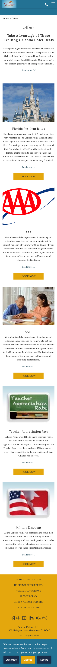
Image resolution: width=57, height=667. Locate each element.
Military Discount (28, 527)
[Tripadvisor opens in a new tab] (18, 617)
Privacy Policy (28, 596)
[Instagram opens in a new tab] (24, 617)
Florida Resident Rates (28, 129)
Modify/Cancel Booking (28, 602)
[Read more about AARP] (28, 306)
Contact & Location (28, 579)
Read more (27, 167)
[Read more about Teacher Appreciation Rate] (28, 405)
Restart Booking (28, 607)
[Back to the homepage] (9, 4)
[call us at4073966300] (46, 4)
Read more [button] (27, 70)
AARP (28, 332)
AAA (28, 232)
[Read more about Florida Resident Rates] (28, 102)
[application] (28, 653)
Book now (29, 176)
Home (6, 18)
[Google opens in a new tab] (38, 617)
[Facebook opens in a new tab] (12, 617)
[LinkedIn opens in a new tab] (32, 617)
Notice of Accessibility (28, 585)
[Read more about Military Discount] (28, 501)
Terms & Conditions (28, 591)
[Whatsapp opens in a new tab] (44, 617)
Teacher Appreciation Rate (28, 431)
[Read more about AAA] (28, 206)
